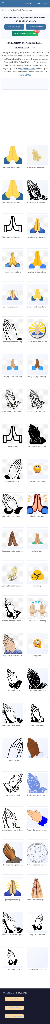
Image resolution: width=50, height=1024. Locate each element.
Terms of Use (14, 999)
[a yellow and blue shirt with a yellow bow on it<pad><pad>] (12, 155)
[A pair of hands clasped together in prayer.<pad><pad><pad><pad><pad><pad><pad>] (12, 190)
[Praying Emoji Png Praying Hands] (37, 892)
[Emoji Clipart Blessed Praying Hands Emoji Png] (12, 888)
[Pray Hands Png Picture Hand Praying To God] (37, 957)
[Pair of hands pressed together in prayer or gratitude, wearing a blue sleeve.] (37, 818)
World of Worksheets (14, 1016)
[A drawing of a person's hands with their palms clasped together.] (12, 855)
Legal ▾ (44, 4)
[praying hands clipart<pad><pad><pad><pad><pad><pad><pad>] (37, 155)
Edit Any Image (14, 27)
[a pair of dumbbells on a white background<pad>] (12, 225)
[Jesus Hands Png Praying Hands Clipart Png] (12, 925)
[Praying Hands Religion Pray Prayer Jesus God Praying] (12, 957)
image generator (27, 68)
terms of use (25, 75)
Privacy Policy (14, 1008)
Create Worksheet (36, 27)
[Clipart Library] (3, 3)
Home (4, 10)
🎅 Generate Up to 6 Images (26, 32)
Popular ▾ (36, 4)
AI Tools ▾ (27, 4)
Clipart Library (9, 993)
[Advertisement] (25, 117)
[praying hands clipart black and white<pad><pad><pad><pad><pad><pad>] (37, 193)
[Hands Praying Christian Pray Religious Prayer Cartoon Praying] (37, 922)
